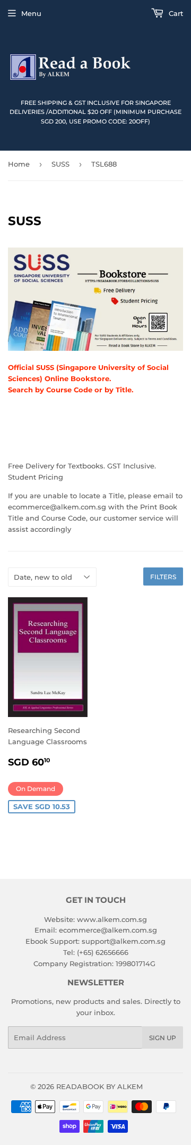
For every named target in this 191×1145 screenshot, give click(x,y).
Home (19, 164)
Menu (31, 13)
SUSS (60, 164)
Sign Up (162, 1038)
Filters (163, 577)
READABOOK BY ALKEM (99, 1086)
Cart (175, 13)
